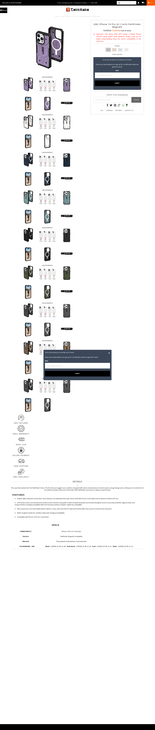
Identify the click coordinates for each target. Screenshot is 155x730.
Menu (4, 10)
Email (46, 361)
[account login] (138, 3)
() (144, 3)
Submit (77, 373)
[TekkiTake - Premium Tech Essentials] (77, 9)
